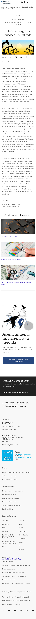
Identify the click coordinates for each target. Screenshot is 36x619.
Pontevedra (22, 531)
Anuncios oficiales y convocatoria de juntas (16, 565)
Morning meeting (15, 7)
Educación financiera (9, 502)
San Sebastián (23, 535)
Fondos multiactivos (8, 509)
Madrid (21, 524)
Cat (26, 2)
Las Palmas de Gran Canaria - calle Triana (9, 542)
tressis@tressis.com (9, 429)
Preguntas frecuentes (23, 600)
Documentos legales (9, 569)
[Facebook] (9, 610)
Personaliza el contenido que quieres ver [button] (16, 392)
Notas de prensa (7, 604)
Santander (22, 538)
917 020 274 (6, 426)
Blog (7, 7)
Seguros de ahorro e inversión (11, 505)
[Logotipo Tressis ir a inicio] (6, 2)
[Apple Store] (6, 559)
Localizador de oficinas (9, 479)
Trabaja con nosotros (9, 476)
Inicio (2, 7)
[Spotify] (33, 610)
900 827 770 (16, 426)
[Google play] (16, 559)
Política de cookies (8, 600)
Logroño (21, 520)
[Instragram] (26, 610)
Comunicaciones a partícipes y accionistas (16, 583)
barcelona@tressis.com (10, 445)
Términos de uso (7, 597)
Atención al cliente (8, 562)
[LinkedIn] (21, 610)
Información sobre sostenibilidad (13, 572)
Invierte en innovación (9, 494)
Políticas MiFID (21, 576)
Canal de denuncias (8, 576)
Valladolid (22, 549)
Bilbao (4, 528)
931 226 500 (6, 441)
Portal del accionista (8, 580)
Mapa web (18, 604)
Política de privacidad (22, 597)
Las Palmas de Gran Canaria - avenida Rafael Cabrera (8, 536)
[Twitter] (3, 610)
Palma (21, 528)
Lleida (4, 547)
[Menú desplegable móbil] (32, 2)
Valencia (21, 546)
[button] (10, 57)
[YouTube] (15, 610)
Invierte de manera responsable (12, 491)
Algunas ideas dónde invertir (11, 498)
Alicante (5, 520)
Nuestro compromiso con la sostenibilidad (16, 472)
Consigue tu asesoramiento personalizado (18, 360)
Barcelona (5, 524)
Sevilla (21, 542)
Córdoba (5, 531)
